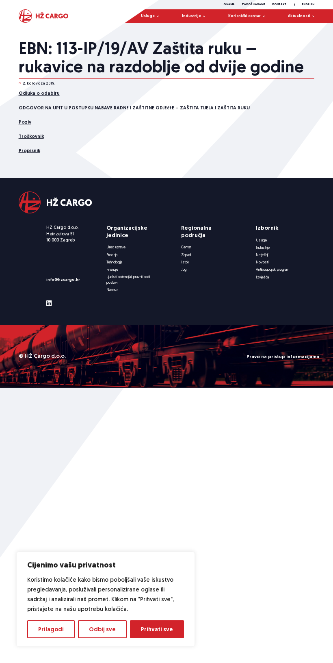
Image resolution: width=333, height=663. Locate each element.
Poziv (25, 122)
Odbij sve (102, 629)
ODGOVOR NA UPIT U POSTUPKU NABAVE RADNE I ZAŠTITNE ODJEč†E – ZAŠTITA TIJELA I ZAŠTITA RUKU (134, 107)
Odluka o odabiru (39, 93)
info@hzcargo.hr (63, 279)
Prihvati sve (157, 629)
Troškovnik (31, 136)
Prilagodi (51, 629)
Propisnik (29, 150)
